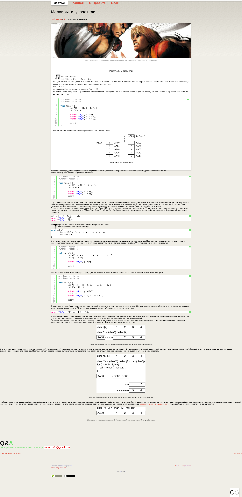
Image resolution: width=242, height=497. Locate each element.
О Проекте (97, 2)
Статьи (59, 2)
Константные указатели (11, 453)
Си (65, 19)
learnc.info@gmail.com (58, 468)
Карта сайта (186, 466)
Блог (115, 2)
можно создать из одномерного (154, 404)
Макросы (238, 453)
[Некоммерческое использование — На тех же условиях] (69, 476)
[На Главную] (234, 492)
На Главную (56, 19)
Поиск (177, 466)
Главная (77, 2)
